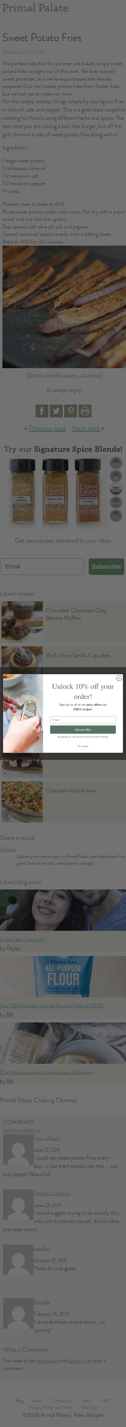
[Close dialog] (119, 678)
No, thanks (83, 746)
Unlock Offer (83, 729)
